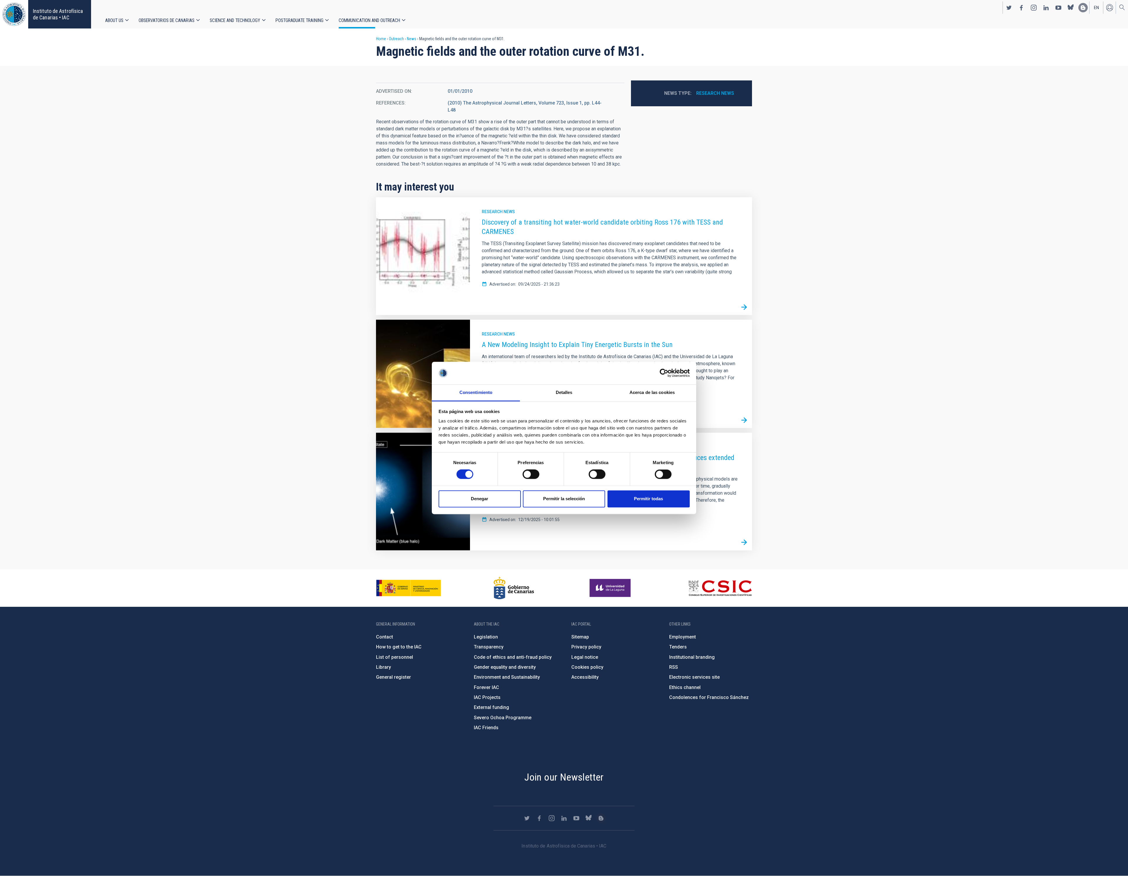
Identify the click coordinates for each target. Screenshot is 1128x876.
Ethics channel (685, 687)
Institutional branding (692, 657)
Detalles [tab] (564, 392)
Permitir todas (648, 498)
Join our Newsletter (564, 777)
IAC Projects (487, 697)
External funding (491, 707)
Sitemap (580, 637)
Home (381, 38)
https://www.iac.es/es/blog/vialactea (1083, 7)
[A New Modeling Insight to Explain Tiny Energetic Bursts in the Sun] (744, 420)
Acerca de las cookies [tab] (652, 392)
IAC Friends (486, 727)
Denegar (479, 498)
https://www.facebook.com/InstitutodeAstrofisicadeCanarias (1021, 7)
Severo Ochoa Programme (502, 717)
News (411, 38)
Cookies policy (587, 667)
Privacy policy (586, 647)
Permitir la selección (564, 498)
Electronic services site (694, 677)
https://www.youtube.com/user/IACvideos (1058, 7)
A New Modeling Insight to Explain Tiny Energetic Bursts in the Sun (577, 345)
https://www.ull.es (611, 588)
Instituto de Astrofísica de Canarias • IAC (58, 14)
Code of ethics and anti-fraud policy (513, 657)
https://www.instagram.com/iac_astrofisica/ (1034, 7)
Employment (682, 637)
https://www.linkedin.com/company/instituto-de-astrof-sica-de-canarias (1046, 7)
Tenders (678, 647)
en (1096, 7)
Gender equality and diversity (505, 667)
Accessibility (585, 677)
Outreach (396, 38)
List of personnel (394, 657)
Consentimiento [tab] (475, 392)
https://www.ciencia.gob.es (408, 588)
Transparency (488, 647)
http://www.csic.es (720, 588)
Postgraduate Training (299, 20)
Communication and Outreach (369, 20)
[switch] (531, 474)
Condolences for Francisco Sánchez (709, 697)
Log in (1109, 7)
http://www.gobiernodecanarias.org (513, 588)
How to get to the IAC (399, 647)
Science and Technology (235, 20)
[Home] (14, 14)
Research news (715, 93)
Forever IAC (486, 687)
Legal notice (584, 657)
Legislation (486, 637)
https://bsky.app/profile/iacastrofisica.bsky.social (1071, 7)
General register (393, 677)
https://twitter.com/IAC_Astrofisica (1009, 7)
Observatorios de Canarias (166, 20)
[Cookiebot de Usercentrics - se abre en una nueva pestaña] (664, 373)
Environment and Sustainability (507, 677)
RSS (673, 667)
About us (114, 20)
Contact (384, 637)
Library (383, 667)
